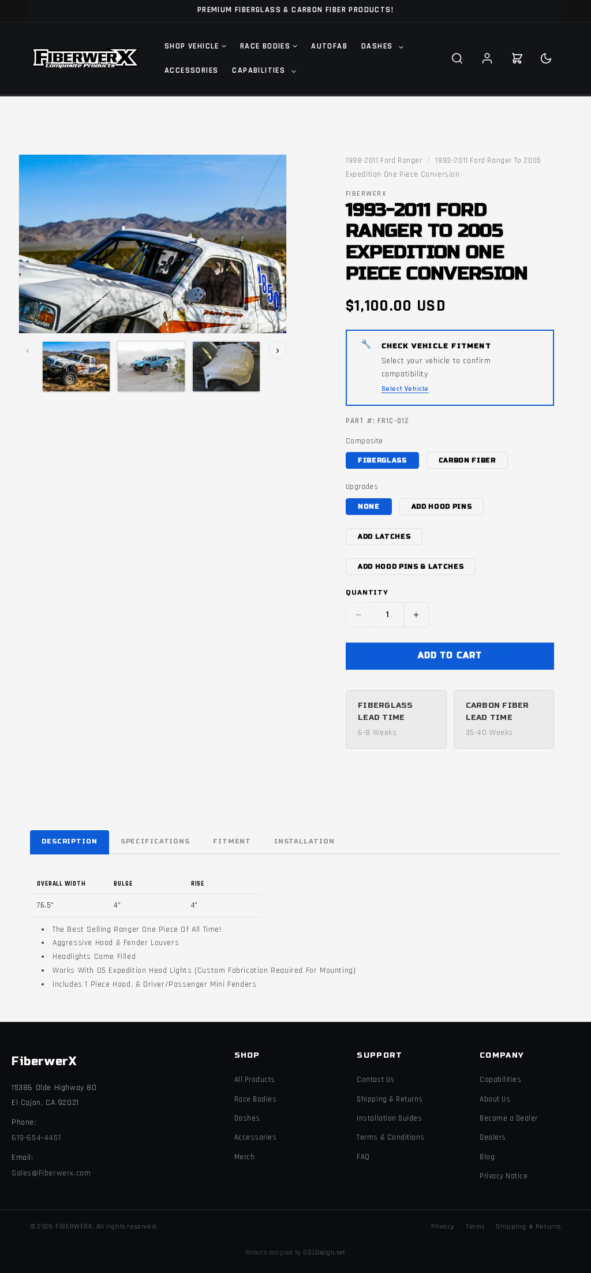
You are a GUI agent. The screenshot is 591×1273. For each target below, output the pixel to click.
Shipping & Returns (389, 1099)
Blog (487, 1157)
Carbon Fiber (467, 460)
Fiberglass (382, 460)
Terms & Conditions (390, 1137)
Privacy (442, 1226)
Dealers (493, 1137)
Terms (475, 1226)
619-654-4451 (36, 1138)
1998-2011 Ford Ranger (384, 160)
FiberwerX (44, 1061)
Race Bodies (255, 1099)
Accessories (255, 1137)
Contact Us (375, 1079)
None (369, 506)
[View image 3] (226, 367)
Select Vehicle (405, 388)
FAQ (363, 1157)
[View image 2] (151, 367)
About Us (495, 1099)
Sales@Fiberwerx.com (51, 1173)
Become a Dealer (509, 1118)
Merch (244, 1157)
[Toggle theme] (546, 58)
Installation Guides (389, 1118)
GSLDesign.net (324, 1253)
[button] (381, 46)
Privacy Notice (504, 1176)
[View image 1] (76, 367)
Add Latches (384, 536)
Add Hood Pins (442, 506)
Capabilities (500, 1079)
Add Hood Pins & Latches (410, 566)
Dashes (247, 1118)
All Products (254, 1079)
